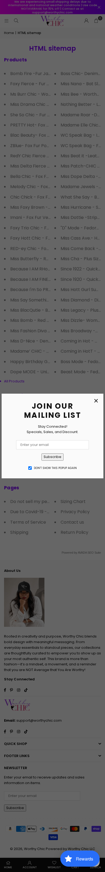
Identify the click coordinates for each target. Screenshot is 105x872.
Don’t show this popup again (55, 468)
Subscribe (52, 456)
